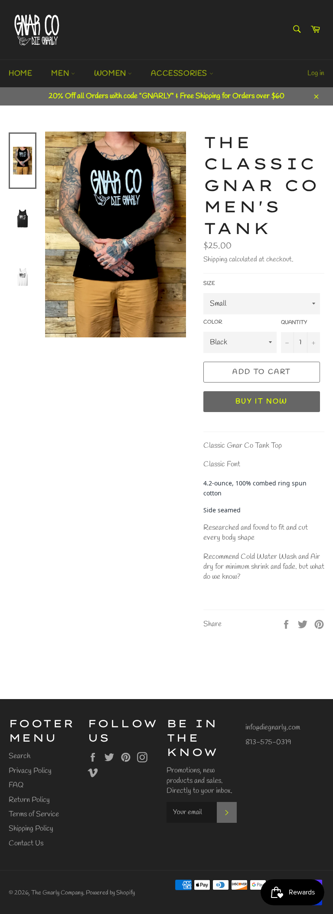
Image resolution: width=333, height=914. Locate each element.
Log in (315, 73)
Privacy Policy (30, 771)
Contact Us (26, 843)
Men (61, 74)
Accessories (180, 74)
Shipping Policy (31, 829)
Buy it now (261, 401)
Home (20, 74)
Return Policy (29, 800)
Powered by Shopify (110, 893)
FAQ (16, 785)
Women (111, 74)
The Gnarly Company (57, 893)
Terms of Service (34, 814)
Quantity (294, 322)
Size (209, 283)
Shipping (215, 259)
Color (212, 322)
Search (19, 756)
